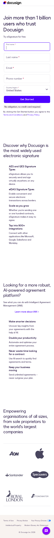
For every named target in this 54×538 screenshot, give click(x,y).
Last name (13, 57)
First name (11, 44)
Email (10, 68)
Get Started (27, 99)
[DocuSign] (12, 3)
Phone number (15, 78)
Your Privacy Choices (39, 521)
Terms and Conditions (13, 115)
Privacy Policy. (33, 115)
